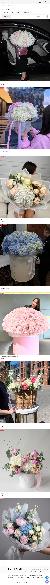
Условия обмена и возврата (35, 575)
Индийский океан (5, 288)
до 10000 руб (26, 12)
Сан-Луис (3, 425)
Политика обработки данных (36, 577)
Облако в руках (4, 151)
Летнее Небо (4, 562)
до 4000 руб (12, 12)
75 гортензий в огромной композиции (9, 356)
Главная (4, 6)
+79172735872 (43, 571)
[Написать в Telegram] (47, 577)
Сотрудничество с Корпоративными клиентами (18, 577)
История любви (4, 83)
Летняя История (4, 493)
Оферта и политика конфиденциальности (18, 575)
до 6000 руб (19, 12)
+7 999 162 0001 (30, 571)
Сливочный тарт (4, 219)
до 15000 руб (33, 12)
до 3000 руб (5, 12)
